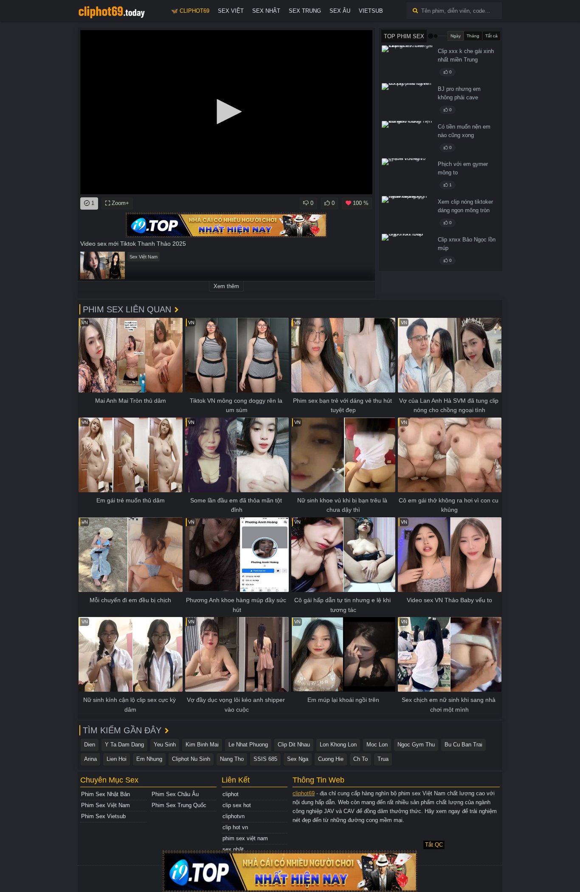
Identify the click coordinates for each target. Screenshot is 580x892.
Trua (383, 759)
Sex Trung (305, 11)
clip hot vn (235, 827)
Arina (90, 759)
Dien (89, 744)
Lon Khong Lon (338, 744)
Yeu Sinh (165, 744)
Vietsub (371, 11)
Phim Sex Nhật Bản (105, 794)
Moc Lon (377, 744)
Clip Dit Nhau (294, 744)
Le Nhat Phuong (248, 744)
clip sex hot (236, 805)
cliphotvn (233, 816)
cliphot (230, 794)
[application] (226, 112)
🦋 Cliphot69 (190, 11)
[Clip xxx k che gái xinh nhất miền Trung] (407, 62)
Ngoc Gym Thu (416, 744)
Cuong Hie (330, 759)
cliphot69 (304, 793)
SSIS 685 (265, 759)
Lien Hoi (117, 759)
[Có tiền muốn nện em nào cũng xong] (407, 138)
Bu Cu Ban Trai (463, 744)
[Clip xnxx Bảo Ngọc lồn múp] (407, 251)
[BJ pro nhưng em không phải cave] (407, 100)
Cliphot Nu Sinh (191, 759)
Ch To (360, 759)
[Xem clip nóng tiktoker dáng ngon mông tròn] (407, 213)
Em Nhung (149, 759)
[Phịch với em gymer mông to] (407, 175)
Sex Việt (231, 11)
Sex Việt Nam (144, 256)
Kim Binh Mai (202, 744)
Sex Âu (339, 11)
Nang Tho (232, 759)
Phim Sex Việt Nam (105, 805)
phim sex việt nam (245, 838)
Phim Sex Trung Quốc (179, 805)
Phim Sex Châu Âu (175, 794)
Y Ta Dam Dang (124, 744)
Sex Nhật (266, 11)
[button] (226, 111)
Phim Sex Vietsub (103, 816)
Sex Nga (297, 759)
